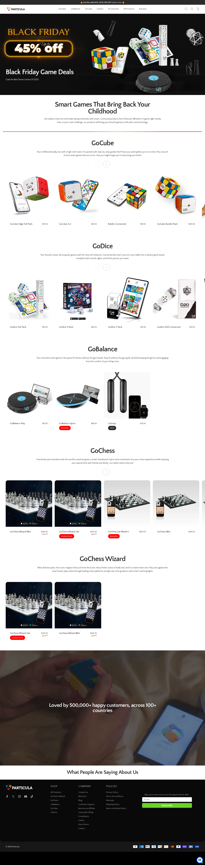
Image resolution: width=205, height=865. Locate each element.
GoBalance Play (17, 423)
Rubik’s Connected (117, 224)
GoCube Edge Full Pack (21, 224)
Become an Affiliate (86, 808)
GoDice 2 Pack (115, 327)
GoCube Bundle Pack (167, 224)
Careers (81, 828)
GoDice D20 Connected (168, 327)
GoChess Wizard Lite (69, 531)
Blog (80, 800)
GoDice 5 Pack (66, 327)
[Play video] (102, 709)
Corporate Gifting (85, 812)
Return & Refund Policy (116, 808)
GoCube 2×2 (65, 224)
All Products (56, 792)
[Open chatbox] (199, 858)
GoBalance (55, 804)
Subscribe (167, 805)
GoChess (54, 800)
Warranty (110, 800)
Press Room (83, 824)
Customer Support (86, 804)
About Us (82, 796)
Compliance (83, 816)
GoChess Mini (163, 531)
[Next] (106, 164)
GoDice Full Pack (18, 327)
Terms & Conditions (114, 796)
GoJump (112, 423)
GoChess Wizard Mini (20, 531)
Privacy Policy (112, 792)
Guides (81, 820)
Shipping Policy (112, 804)
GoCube (54, 808)
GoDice (54, 812)
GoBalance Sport (67, 423)
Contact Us (83, 792)
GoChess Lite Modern (118, 531)
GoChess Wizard (58, 796)
